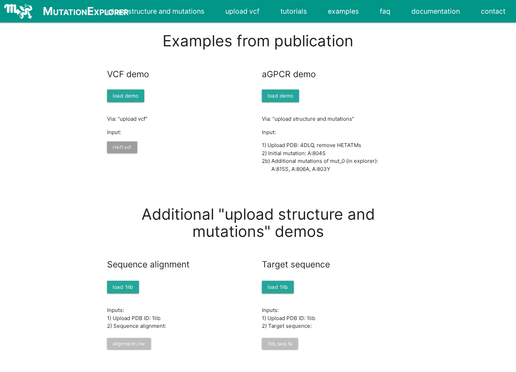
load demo (126, 96)
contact (493, 11)
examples (343, 11)
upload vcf (242, 11)
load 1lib (123, 287)
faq (385, 11)
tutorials (293, 11)
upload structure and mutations (154, 11)
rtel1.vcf (122, 147)
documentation (435, 11)
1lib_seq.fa (279, 343)
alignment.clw (129, 343)
